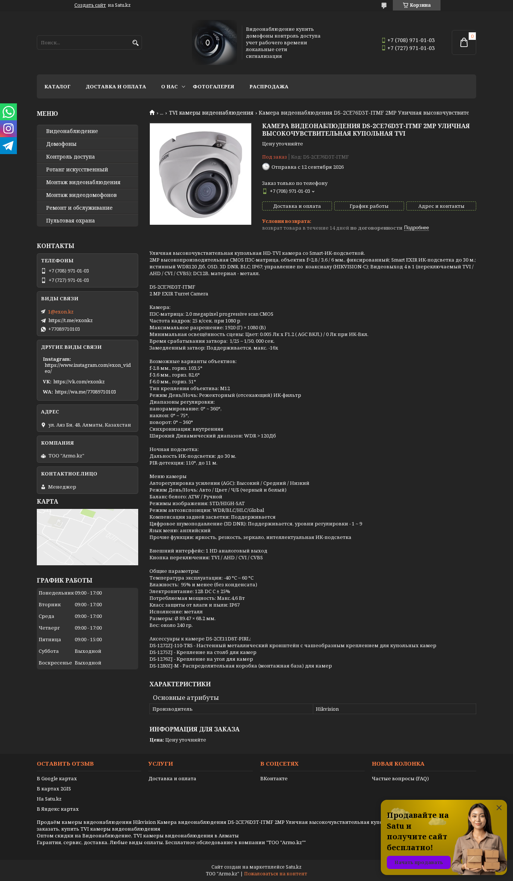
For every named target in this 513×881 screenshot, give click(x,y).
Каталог (57, 86)
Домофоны (61, 144)
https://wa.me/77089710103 (85, 392)
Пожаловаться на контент (275, 873)
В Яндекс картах (58, 808)
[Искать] (135, 43)
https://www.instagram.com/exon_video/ (88, 368)
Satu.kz (294, 867)
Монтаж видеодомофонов (81, 195)
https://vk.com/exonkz (79, 381)
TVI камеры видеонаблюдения (211, 113)
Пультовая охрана (70, 220)
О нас (169, 86)
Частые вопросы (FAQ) (400, 778)
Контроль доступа (70, 156)
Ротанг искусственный (77, 169)
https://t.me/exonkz (70, 320)
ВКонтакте (274, 778)
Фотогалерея (213, 86)
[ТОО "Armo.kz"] (214, 42)
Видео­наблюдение (72, 131)
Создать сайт (90, 5)
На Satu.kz (49, 798)
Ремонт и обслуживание (79, 207)
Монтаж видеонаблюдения (83, 182)
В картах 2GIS (54, 788)
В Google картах (57, 778)
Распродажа (268, 86)
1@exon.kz (61, 312)
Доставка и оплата (116, 86)
